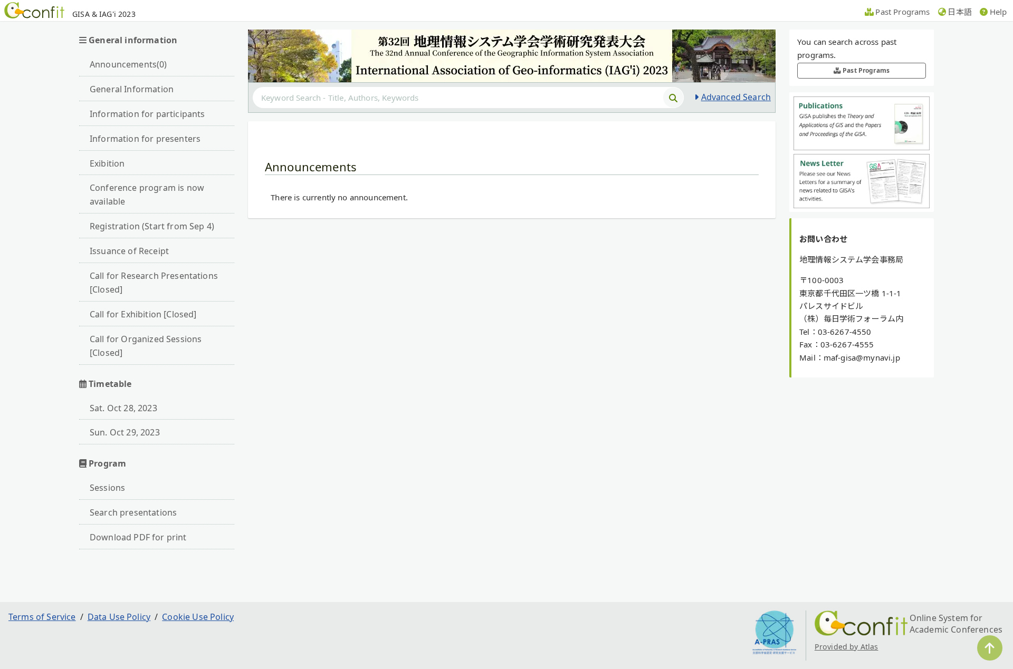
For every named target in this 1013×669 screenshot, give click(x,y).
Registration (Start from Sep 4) (152, 226)
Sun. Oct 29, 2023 (125, 432)
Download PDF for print (138, 537)
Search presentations (133, 512)
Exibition (107, 163)
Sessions (107, 487)
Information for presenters (145, 138)
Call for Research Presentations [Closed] (154, 282)
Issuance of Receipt (129, 251)
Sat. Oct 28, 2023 (123, 408)
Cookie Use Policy (198, 617)
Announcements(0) (128, 64)
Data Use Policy (119, 617)
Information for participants (147, 114)
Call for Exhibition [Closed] (143, 314)
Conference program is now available (147, 194)
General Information (132, 89)
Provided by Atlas (846, 647)
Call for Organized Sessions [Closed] (146, 345)
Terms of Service (42, 617)
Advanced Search (736, 97)
